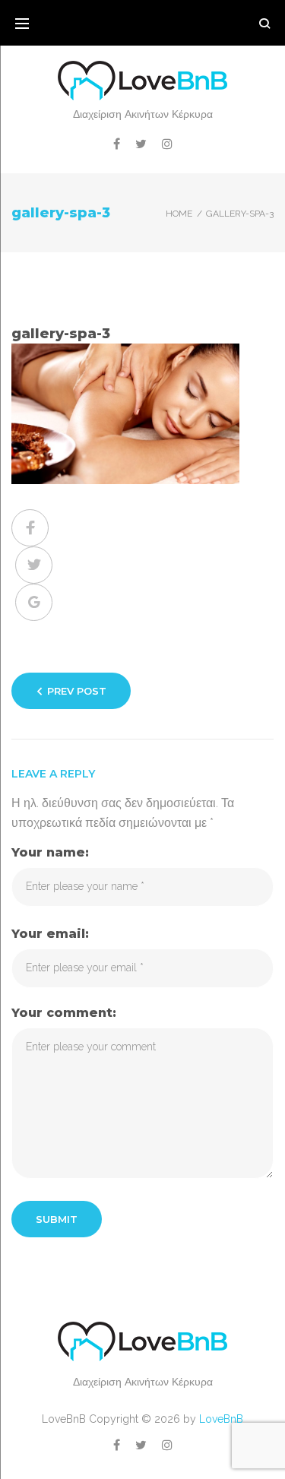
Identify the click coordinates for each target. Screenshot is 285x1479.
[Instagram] (167, 144)
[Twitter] (141, 144)
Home (179, 213)
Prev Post (76, 691)
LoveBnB (221, 1419)
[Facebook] (116, 144)
